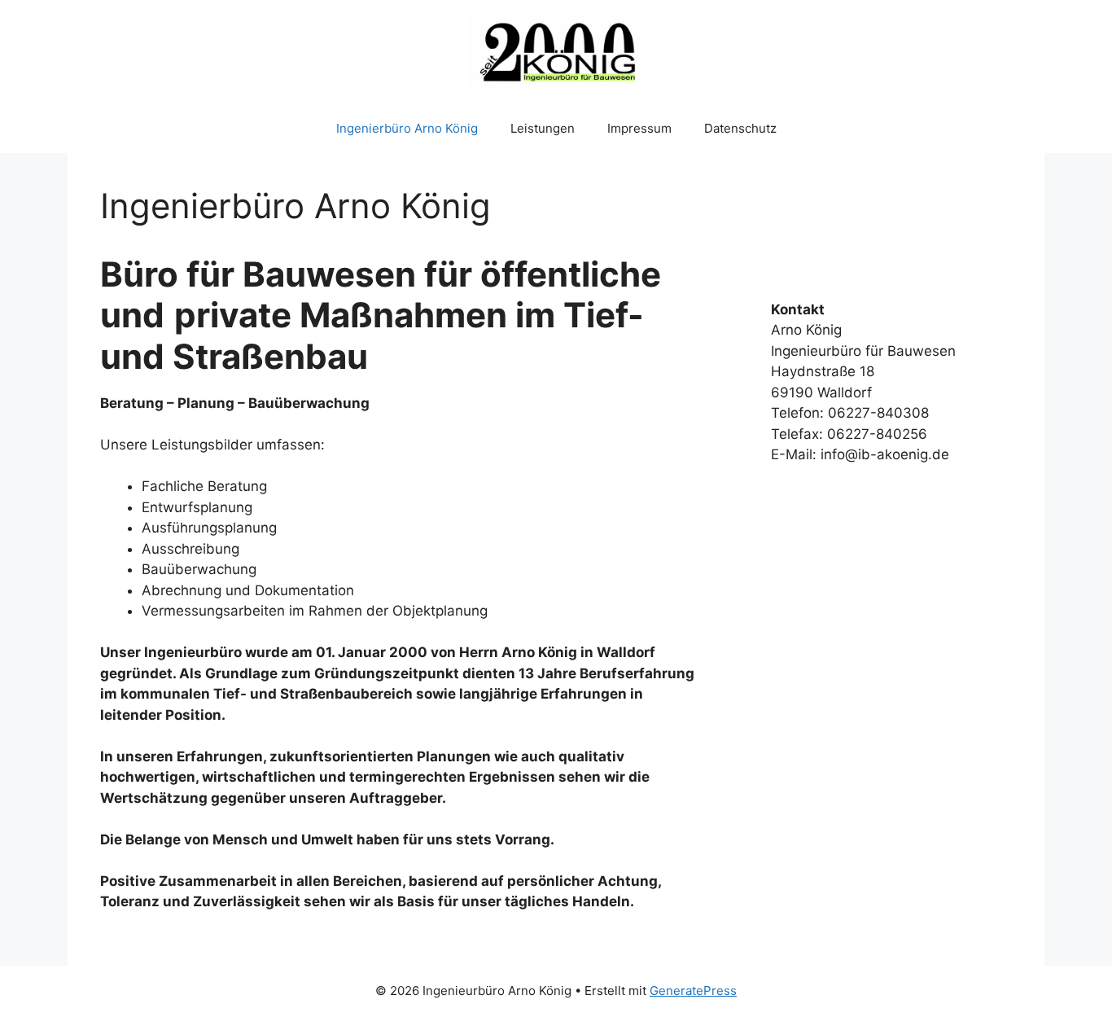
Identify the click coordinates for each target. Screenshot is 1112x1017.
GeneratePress (693, 990)
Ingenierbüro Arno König (407, 128)
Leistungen (542, 128)
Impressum (639, 128)
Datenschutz (740, 128)
